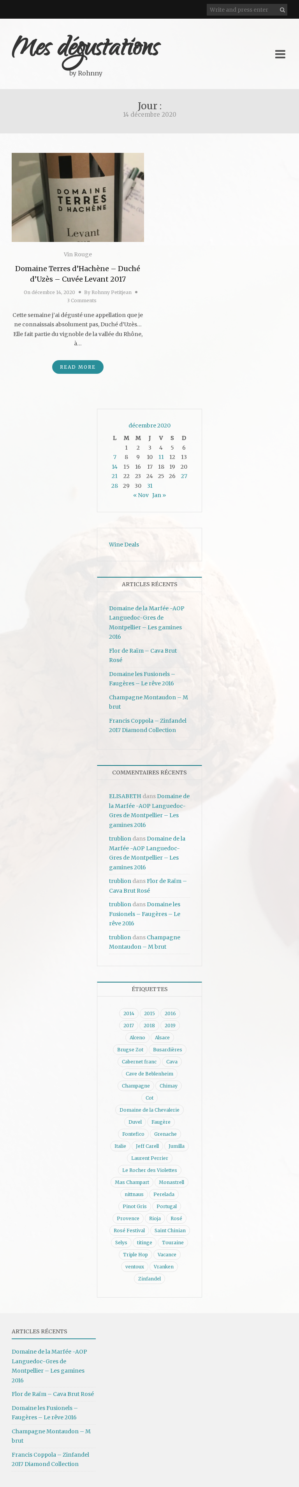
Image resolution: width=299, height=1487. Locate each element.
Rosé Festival (129, 1230)
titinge (144, 1242)
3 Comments (82, 300)
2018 (149, 1025)
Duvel (135, 1122)
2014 (128, 1013)
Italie (120, 1146)
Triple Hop (135, 1255)
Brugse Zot (130, 1050)
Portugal (167, 1206)
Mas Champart (132, 1182)
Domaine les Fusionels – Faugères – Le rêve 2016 (144, 914)
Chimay (169, 1086)
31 (150, 485)
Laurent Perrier (149, 1158)
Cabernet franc (139, 1062)
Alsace (162, 1037)
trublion (120, 838)
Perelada (163, 1194)
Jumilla (177, 1146)
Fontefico (133, 1134)
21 (115, 476)
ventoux (134, 1267)
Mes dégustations (86, 50)
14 (115, 466)
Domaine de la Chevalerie (149, 1110)
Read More (78, 367)
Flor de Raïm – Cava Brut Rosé (53, 1394)
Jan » (159, 495)
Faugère (161, 1122)
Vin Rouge (78, 254)
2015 (149, 1013)
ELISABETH (125, 796)
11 (161, 457)
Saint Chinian (170, 1230)
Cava (172, 1062)
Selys (121, 1242)
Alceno (137, 1037)
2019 (170, 1025)
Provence (128, 1218)
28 (114, 485)
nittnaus (134, 1194)
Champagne (136, 1086)
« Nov (141, 495)
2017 (128, 1025)
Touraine (173, 1242)
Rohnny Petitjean (111, 292)
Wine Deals (124, 544)
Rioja (155, 1218)
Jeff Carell (147, 1146)
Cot (149, 1098)
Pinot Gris (135, 1206)
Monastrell (171, 1182)
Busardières (167, 1050)
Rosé (176, 1218)
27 (184, 476)
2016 (170, 1013)
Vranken (164, 1267)
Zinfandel (149, 1279)
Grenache (165, 1134)
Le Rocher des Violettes (149, 1170)
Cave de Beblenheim (149, 1074)
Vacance (167, 1255)
